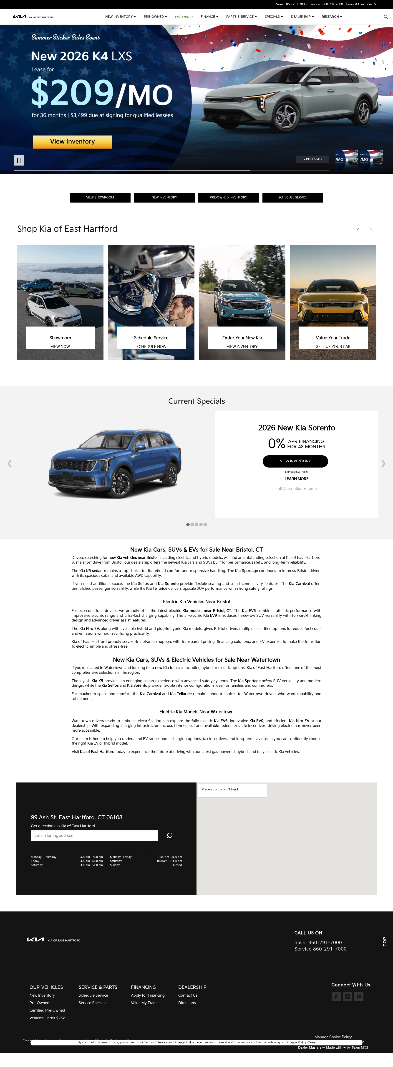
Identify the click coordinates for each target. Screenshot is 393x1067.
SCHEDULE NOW (60, 347)
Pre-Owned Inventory (228, 197)
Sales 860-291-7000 (318, 943)
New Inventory (164, 197)
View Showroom (100, 197)
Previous (347, 160)
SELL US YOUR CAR (242, 347)
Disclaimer (314, 159)
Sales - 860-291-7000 (291, 4)
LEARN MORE (297, 479)
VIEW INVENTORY (151, 347)
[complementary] (379, 1053)
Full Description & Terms (296, 489)
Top (385, 941)
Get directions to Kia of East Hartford (63, 826)
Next (371, 160)
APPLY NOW (333, 347)
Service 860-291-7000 (321, 949)
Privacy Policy (184, 1042)
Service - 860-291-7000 (326, 4)
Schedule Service (292, 197)
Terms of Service (156, 1042)
